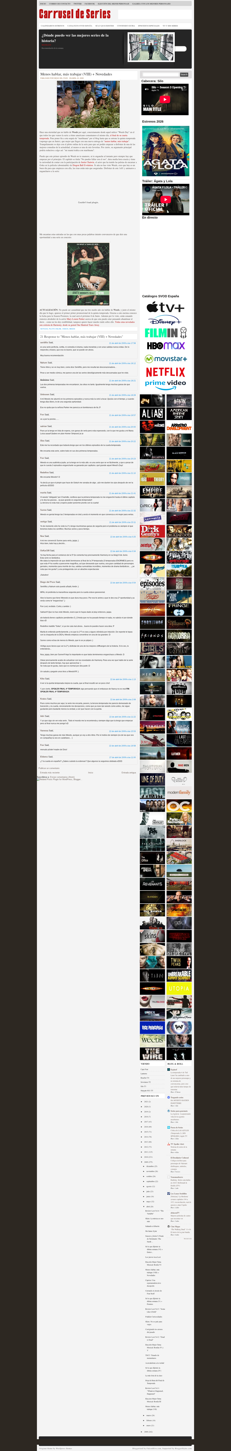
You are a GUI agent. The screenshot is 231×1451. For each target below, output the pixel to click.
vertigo (43, 521)
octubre (149, 1176)
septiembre (150, 1181)
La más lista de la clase (153, 1375)
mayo (148, 1201)
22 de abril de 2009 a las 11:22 (122, 717)
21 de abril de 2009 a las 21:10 (122, 473)
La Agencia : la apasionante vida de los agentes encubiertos (181, 1117)
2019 (146, 1111)
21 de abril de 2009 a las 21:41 (122, 493)
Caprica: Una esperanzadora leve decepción (153, 1283)
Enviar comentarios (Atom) (62, 777)
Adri (42, 716)
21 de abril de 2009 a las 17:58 (122, 343)
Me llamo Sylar (151, 1231)
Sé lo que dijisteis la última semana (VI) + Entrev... (154, 1249)
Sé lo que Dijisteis (104, 25)
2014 (146, 1136)
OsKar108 (45, 550)
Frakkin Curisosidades (153, 1316)
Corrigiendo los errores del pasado (154, 1330)
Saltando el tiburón (152, 1226)
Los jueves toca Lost (153, 1257)
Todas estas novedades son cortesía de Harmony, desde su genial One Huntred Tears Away (87, 323)
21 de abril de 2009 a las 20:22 (122, 441)
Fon (42, 414)
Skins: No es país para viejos (153, 1323)
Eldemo (44, 757)
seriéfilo (44, 342)
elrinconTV (175, 1212)
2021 (146, 1101)
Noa (42, 536)
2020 (146, 1106)
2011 (146, 1152)
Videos (65, 329)
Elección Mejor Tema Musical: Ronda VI (153, 1263)
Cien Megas (175, 1226)
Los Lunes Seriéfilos (179, 1193)
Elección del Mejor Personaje (113, 3)
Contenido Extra (126, 25)
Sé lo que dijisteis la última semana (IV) (153, 1369)
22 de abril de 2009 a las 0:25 (123, 537)
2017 (146, 1121)
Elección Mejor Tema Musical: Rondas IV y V (154, 1347)
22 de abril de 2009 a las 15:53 (122, 731)
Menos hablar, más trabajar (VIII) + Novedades (76, 73)
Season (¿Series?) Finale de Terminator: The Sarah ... (154, 1239)
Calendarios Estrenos (52, 25)
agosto (149, 1186)
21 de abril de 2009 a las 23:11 (122, 522)
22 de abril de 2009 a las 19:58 (122, 746)
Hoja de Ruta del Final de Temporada (154, 1381)
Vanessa (44, 730)
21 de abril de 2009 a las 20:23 (122, 459)
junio (148, 1196)
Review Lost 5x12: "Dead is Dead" (155, 1338)
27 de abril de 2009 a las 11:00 (122, 757)
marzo (148, 1415)
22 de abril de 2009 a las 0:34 (123, 551)
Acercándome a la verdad (154, 1363)
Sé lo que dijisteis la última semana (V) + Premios (153, 1301)
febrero (149, 1420)
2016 (146, 1126)
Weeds (72, 329)
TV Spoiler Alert (177, 1144)
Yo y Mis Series (170, 25)
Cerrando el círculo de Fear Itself (153, 1292)
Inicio (43, 3)
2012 (146, 1147)
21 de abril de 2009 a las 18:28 (122, 395)
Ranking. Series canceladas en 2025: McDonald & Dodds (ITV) (180, 1183)
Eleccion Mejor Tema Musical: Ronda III (153, 1400)
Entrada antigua (129, 772)
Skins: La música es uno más (154, 1219)
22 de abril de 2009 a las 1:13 (123, 679)
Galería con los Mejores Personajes (151, 3)
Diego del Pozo (47, 582)
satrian (43, 426)
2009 (146, 1162)
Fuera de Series (177, 1127)
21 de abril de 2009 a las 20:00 (122, 427)
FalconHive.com (154, 1448)
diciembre (150, 1166)
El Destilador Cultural (180, 1157)
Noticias (44, 329)
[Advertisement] (155, 14)
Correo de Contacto (59, 3)
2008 (146, 1431)
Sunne (43, 510)
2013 (146, 1141)
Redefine (44, 472)
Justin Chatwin (87, 162)
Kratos (43, 699)
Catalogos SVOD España (79, 25)
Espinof (174, 1069)
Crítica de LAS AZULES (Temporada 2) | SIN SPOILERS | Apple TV (180, 1133)
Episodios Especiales (149, 25)
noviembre (150, 1171)
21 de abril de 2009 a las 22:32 (122, 511)
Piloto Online (55, 329)
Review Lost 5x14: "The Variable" (154, 1212)
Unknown (44, 394)
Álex (42, 441)
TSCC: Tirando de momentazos (152, 1356)
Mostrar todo (188, 1239)
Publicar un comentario (48, 768)
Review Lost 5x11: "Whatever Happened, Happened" (154, 1391)
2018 (146, 1116)
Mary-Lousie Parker (76, 318)
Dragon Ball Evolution (83, 165)
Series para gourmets (179, 1111)
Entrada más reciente (50, 772)
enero (148, 1425)
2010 (146, 1157)
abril (148, 1206)
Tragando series (177, 1097)
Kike (42, 679)
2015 (146, 1131)
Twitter (78, 3)
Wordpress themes (64, 1448)
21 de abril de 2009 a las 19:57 (122, 415)
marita (43, 492)
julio (148, 1191)
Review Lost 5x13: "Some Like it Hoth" (155, 1310)
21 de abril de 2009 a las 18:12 (122, 363)
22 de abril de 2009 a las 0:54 (123, 583)
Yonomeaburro (177, 1177)
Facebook (90, 3)
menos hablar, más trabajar (116, 141)
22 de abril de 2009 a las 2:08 (123, 699)
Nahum (43, 362)
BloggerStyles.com (183, 1448)
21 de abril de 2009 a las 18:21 (122, 381)
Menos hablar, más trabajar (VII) (152, 1407)
